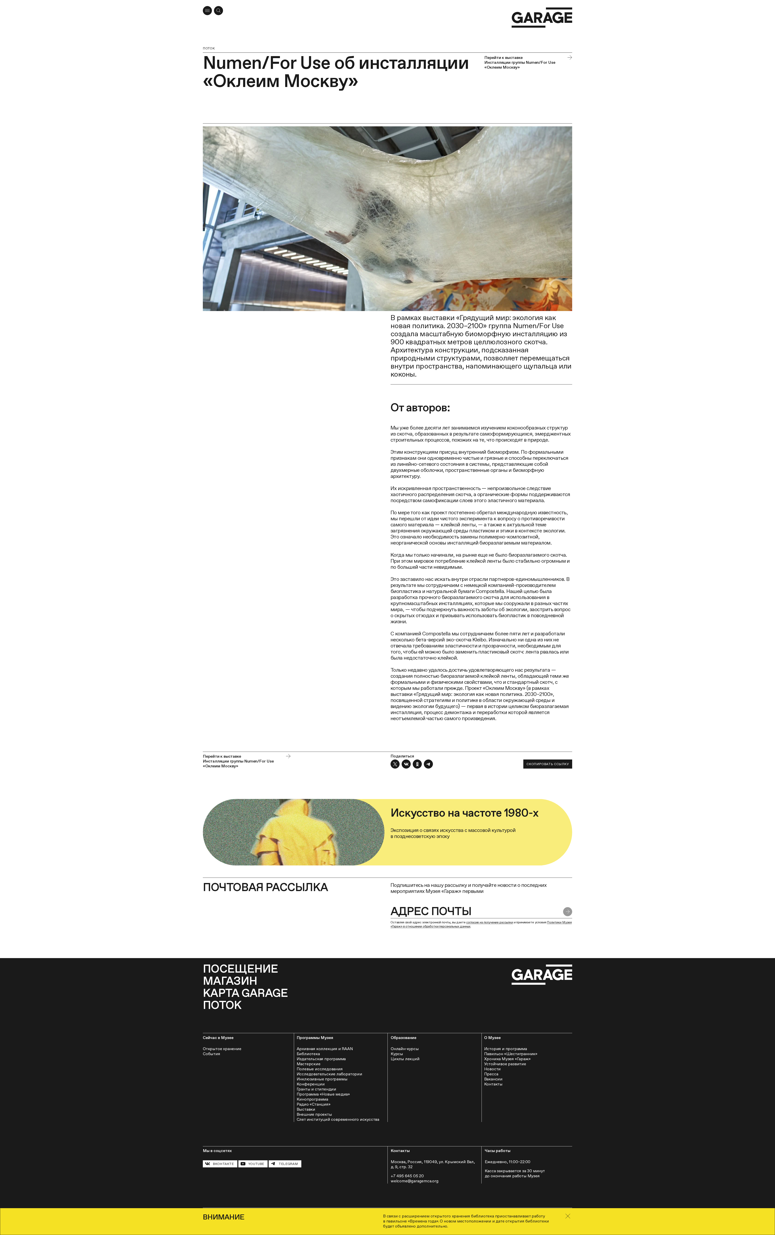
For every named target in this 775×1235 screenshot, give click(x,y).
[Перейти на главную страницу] (542, 17)
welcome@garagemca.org (415, 1180)
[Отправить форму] (567, 911)
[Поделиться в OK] (417, 764)
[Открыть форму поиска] (218, 10)
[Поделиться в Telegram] (428, 764)
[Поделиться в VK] (406, 764)
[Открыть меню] (207, 10)
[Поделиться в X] (395, 764)
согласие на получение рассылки (489, 922)
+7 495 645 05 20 (407, 1175)
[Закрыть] (567, 1216)
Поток (209, 48)
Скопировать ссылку (548, 764)
